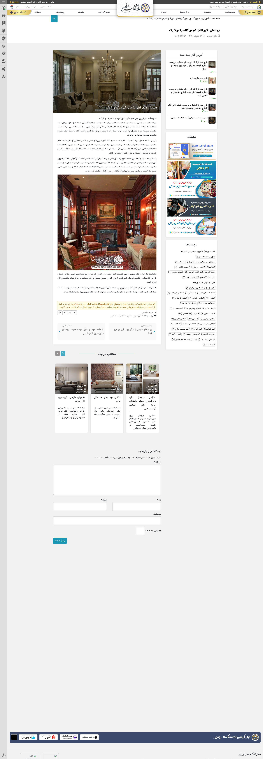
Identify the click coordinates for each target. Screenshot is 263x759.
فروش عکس (208, 308)
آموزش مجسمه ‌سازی (205, 256)
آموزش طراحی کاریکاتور (191, 251)
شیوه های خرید (248, 6)
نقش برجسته (188, 323)
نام (159, 500)
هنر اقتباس (208, 329)
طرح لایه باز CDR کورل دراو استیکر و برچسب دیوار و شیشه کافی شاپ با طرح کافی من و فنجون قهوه (188, 92)
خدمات (163, 12)
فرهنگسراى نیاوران (206, 303)
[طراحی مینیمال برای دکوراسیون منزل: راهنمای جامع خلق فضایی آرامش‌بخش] (142, 378)
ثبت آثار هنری (207, 272)
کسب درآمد (208, 344)
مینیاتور (193, 313)
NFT (17, 7)
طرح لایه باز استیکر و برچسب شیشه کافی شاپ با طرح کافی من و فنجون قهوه (187, 106)
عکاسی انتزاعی (196, 298)
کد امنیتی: (156, 530)
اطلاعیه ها (254, 2)
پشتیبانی (60, 12)
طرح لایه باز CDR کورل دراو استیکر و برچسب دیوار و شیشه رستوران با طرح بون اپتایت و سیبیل (188, 65)
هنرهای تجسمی (206, 339)
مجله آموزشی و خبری (204, 18)
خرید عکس (188, 277)
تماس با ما (36, 2)
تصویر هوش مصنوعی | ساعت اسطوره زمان (189, 117)
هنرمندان (207, 12)
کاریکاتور (177, 339)
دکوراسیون (188, 18)
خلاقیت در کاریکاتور (205, 292)
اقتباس (210, 267)
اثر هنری (179, 261)
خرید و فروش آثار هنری (203, 282)
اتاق (128, 315)
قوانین (52, 2)
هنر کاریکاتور (190, 339)
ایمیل (104, 500)
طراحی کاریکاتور (175, 292)
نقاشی (192, 318)
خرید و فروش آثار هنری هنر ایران (200, 287)
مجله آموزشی (104, 12)
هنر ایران (196, 329)
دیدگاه (157, 462)
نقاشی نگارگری (178, 318)
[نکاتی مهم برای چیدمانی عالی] (107, 378)
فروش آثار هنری (187, 303)
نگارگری (174, 323)
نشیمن (112, 315)
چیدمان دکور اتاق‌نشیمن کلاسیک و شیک (194, 30)
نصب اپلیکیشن (25, 2)
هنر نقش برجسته (191, 334)
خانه (218, 18)
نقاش (182, 313)
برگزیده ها (184, 12)
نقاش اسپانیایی (207, 318)
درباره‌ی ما (45, 2)
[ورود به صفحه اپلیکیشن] (14, 737)
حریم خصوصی (175, 272)
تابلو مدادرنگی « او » (198, 78)
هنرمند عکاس (207, 334)
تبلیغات (38, 12)
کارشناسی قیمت (29, 6)
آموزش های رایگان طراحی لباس (200, 261)
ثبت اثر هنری (191, 272)
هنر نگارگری (174, 334)
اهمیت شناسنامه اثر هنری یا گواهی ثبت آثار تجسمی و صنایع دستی (223, 2)
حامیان (81, 12)
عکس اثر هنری (179, 298)
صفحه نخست (230, 12)
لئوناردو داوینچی (192, 308)
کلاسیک (121, 315)
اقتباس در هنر (197, 267)
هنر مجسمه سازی (180, 329)
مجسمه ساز (176, 308)
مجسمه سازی (207, 313)
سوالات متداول (215, 6)
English (15, 2)
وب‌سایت (157, 514)
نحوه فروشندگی (231, 6)
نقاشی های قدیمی (205, 323)
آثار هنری (209, 251)
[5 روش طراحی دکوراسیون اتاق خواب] (71, 378)
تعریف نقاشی (181, 267)
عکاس (210, 298)
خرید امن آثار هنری (205, 277)
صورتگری (190, 292)
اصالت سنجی (45, 6)
